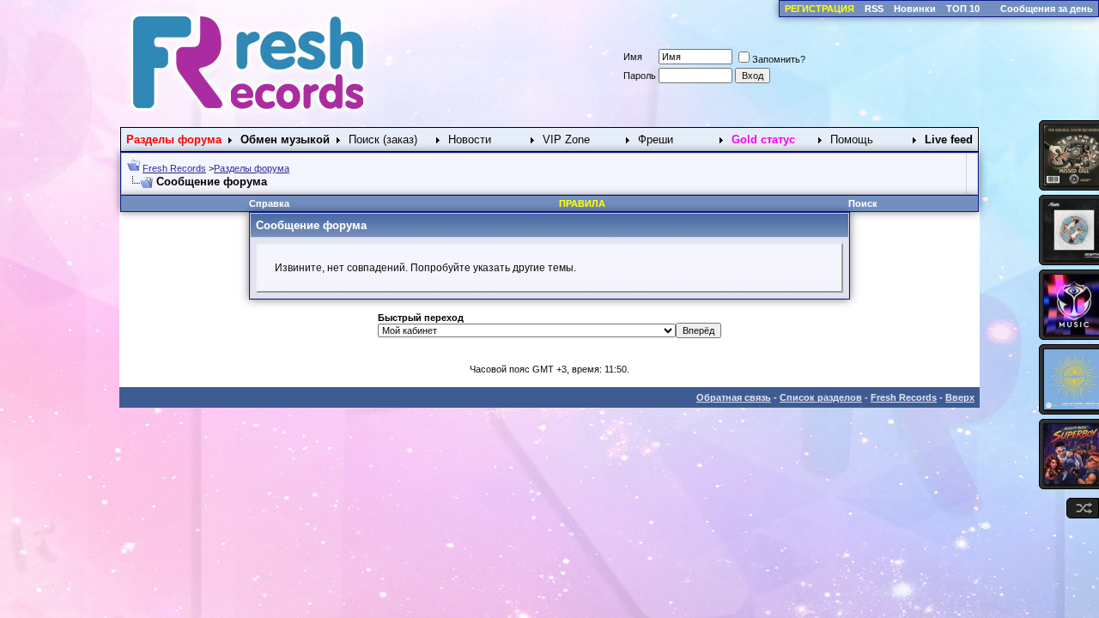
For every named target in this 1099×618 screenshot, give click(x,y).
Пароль (639, 75)
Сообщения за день (1046, 8)
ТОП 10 (963, 8)
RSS (874, 8)
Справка (269, 203)
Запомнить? (778, 59)
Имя (632, 57)
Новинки (915, 8)
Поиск (862, 203)
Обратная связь (733, 397)
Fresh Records (174, 168)
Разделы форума (251, 168)
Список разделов (821, 397)
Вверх (960, 397)
